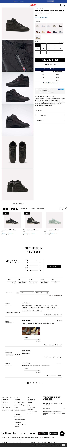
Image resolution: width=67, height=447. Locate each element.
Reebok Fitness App (6, 407)
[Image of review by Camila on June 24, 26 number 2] (35, 331)
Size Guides (17, 414)
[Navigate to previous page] (25, 383)
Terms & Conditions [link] (15, 437)
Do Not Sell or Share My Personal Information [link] (42, 437)
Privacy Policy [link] (5, 437)
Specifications (38, 110)
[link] (21, 433)
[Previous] (61, 209)
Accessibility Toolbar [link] (20, 440)
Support (17, 397)
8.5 (49, 48)
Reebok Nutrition (6, 405)
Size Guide (61, 42)
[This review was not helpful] (60, 314)
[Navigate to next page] (42, 383)
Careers (30, 402)
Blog (29, 405)
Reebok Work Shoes (7, 410)
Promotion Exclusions (40, 115)
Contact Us (17, 399)
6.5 (55, 45)
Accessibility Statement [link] (8, 440)
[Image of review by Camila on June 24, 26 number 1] (26, 331)
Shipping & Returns (40, 120)
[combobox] (27, 292)
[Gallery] (12, 220)
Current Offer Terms (20, 419)
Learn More (58, 444)
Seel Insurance (18, 417)
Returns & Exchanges (20, 405)
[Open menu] (2, 5)
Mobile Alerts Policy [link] (25, 437)
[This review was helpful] (57, 315)
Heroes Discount (19, 422)
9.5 (61, 48)
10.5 (43, 52)
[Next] (65, 209)
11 (49, 52)
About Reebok (31, 399)
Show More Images (17, 203)
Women (36, 8)
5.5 (43, 45)
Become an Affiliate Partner (32, 412)
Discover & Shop (6, 397)
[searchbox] (10, 293)
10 (37, 52)
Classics (41, 8)
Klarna (16, 407)
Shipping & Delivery (19, 402)
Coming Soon (5, 399)
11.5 (55, 52)
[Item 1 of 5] (54, 220)
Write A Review (54, 266)
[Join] (63, 408)
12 (60, 52)
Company (30, 397)
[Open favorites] (62, 433)
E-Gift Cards (5, 402)
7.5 (37, 48)
